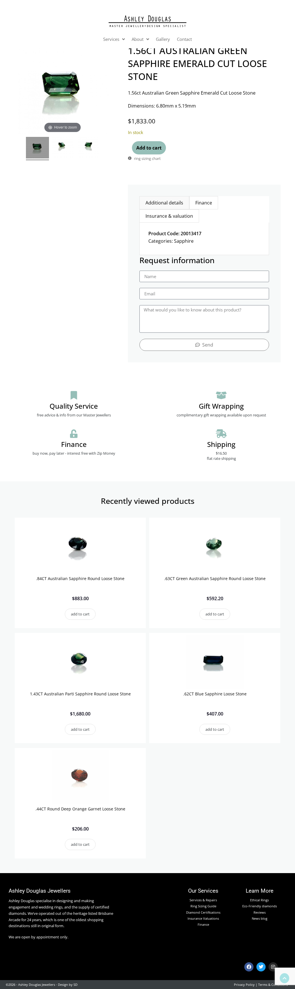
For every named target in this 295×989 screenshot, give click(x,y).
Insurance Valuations (203, 918)
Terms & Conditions (273, 984)
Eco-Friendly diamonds (259, 906)
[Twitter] (261, 966)
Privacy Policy (244, 984)
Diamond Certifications (203, 912)
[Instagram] (273, 966)
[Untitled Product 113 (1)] (63, 148)
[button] (80, 614)
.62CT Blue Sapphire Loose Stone (215, 694)
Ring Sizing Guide (203, 906)
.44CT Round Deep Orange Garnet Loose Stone (80, 809)
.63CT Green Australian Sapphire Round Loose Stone (215, 578)
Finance (203, 924)
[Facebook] (249, 966)
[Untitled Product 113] (88, 148)
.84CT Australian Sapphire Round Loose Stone (80, 578)
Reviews (260, 912)
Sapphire (184, 241)
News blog (259, 918)
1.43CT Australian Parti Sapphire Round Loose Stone (80, 694)
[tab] (164, 202)
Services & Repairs (203, 900)
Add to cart (149, 148)
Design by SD (67, 984)
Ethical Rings (259, 900)
